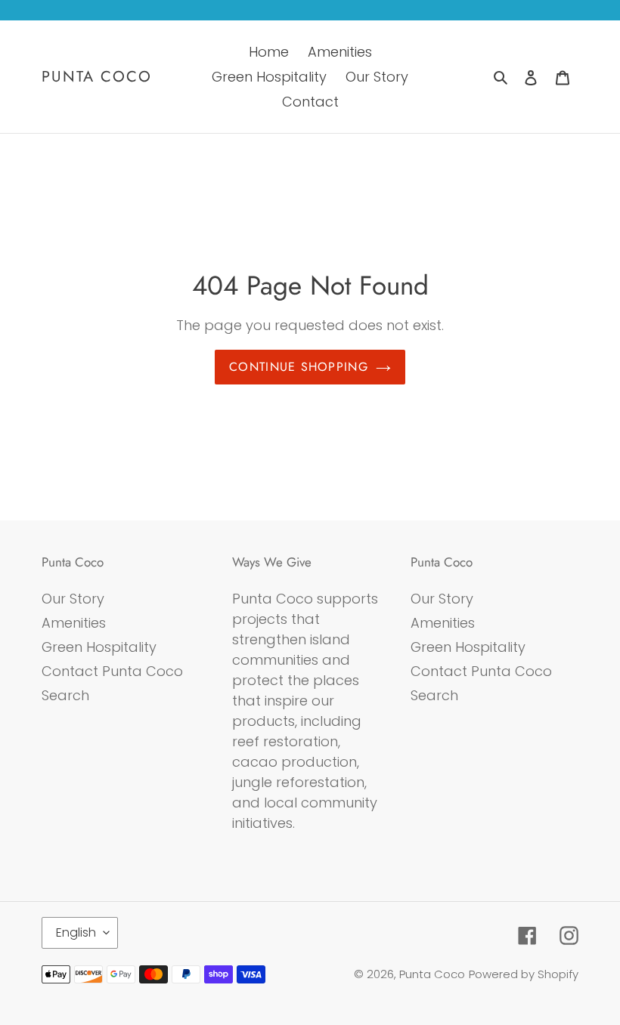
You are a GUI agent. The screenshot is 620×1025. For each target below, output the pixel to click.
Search (65, 695)
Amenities (74, 622)
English (76, 932)
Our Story (73, 598)
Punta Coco (97, 77)
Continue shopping (298, 366)
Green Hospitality (99, 647)
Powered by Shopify (523, 974)
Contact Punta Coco (112, 671)
